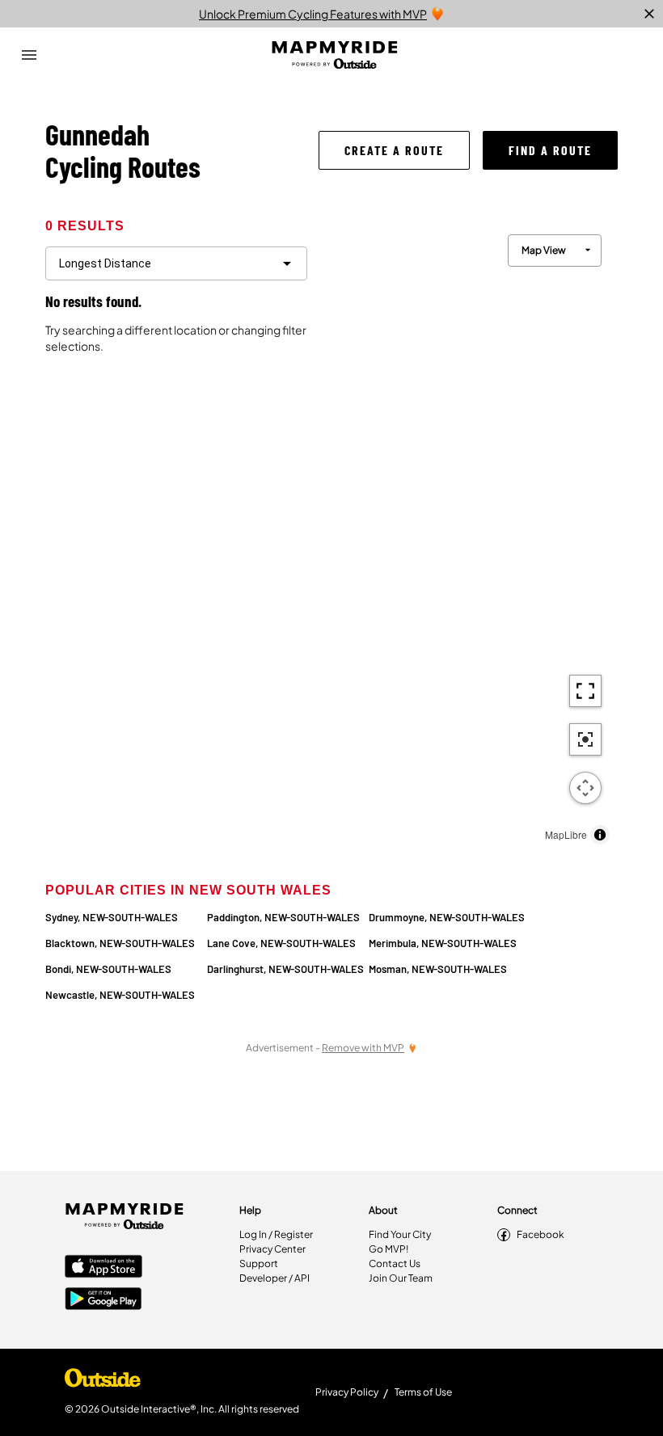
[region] (469, 535)
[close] (649, 13)
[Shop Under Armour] (103, 1382)
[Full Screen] (585, 691)
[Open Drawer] (29, 55)
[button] (394, 150)
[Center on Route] (585, 739)
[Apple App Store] (103, 1268)
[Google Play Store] (103, 1300)
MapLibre (566, 834)
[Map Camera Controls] (585, 788)
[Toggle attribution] (600, 834)
